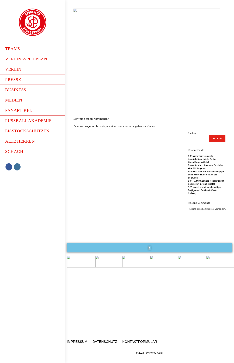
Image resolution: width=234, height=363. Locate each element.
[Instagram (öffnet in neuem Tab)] (17, 166)
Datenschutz (105, 341)
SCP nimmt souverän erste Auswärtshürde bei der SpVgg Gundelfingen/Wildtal (202, 159)
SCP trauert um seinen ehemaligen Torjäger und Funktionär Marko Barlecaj (204, 190)
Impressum (77, 341)
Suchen (192, 133)
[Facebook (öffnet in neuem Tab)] (8, 166)
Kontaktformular (139, 341)
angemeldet (92, 126)
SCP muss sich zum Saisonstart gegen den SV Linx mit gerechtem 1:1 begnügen (206, 174)
